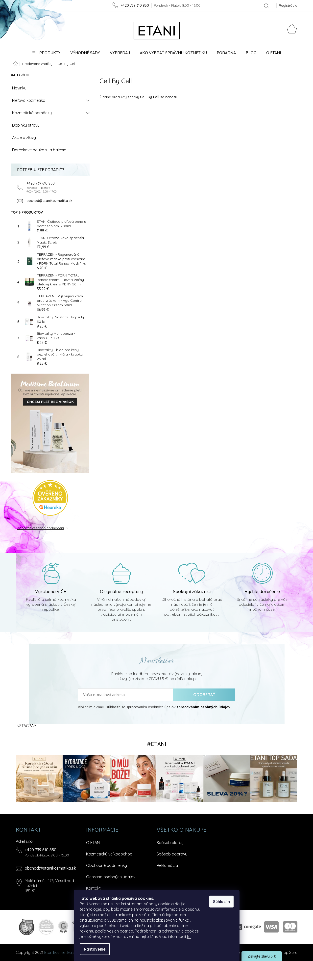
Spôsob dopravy (172, 853)
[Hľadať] (266, 5)
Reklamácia (167, 865)
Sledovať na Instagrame (156, 744)
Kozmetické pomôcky (32, 112)
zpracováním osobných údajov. (203, 707)
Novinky (19, 87)
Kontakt (93, 888)
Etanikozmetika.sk (60, 952)
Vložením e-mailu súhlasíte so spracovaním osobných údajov (154, 707)
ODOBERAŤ (204, 694)
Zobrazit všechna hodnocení (40, 528)
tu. (189, 936)
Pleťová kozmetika (28, 100)
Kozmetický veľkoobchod (109, 853)
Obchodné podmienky (106, 865)
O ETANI (93, 842)
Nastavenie (95, 949)
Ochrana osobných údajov (110, 876)
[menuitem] (46, 53)
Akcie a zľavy (24, 137)
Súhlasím (221, 901)
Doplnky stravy (26, 125)
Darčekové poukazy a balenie (39, 149)
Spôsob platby (170, 842)
